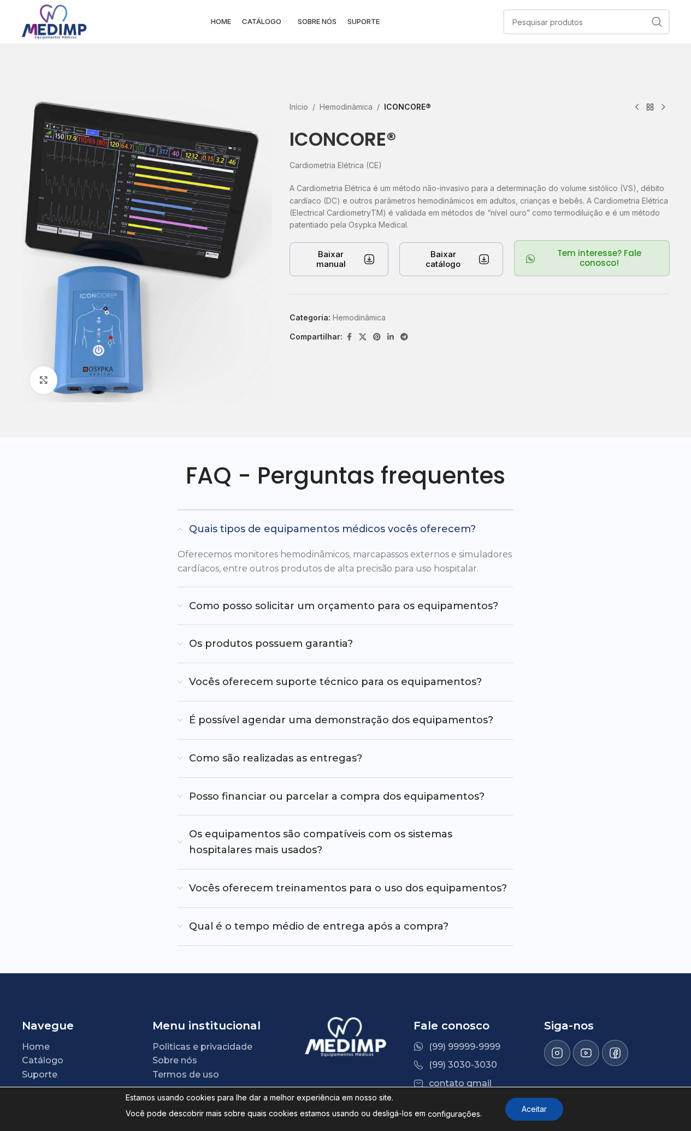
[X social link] (363, 337)
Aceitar (534, 1109)
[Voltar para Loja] (650, 107)
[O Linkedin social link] (390, 337)
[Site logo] (54, 21)
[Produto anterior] (636, 107)
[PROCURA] (657, 21)
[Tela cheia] (43, 380)
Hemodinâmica (346, 106)
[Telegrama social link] (404, 337)
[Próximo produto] (663, 107)
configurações (454, 1113)
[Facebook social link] (349, 337)
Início (299, 106)
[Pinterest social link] (377, 337)
